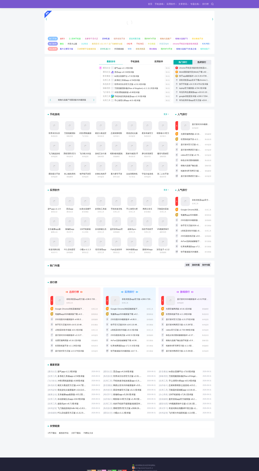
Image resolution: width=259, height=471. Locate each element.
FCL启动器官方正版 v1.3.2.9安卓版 (74, 413)
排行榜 (205, 4)
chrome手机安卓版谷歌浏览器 (185, 44)
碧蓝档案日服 (134, 39)
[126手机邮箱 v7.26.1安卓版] (85, 221)
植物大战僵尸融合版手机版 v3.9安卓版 (197, 165)
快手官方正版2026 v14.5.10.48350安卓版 (198, 225)
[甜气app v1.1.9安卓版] (54, 201)
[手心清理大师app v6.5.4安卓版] (132, 201)
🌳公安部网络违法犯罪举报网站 (143, 465)
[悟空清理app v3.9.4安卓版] (100, 242)
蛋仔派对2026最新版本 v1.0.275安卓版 (208, 124)
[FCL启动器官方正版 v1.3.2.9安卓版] (69, 242)
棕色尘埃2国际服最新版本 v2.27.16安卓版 (198, 160)
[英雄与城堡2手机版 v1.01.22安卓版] (132, 146)
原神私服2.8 (105, 49)
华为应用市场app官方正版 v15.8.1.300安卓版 (198, 100)
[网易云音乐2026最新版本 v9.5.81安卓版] (147, 201)
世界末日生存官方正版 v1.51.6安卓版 (130, 84)
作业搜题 (151, 44)
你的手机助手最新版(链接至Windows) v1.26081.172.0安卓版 (129, 403)
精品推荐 (53, 49)
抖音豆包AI (164, 44)
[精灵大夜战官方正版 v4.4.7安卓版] (100, 125)
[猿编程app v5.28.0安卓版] (69, 221)
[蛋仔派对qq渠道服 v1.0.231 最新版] (130, 19)
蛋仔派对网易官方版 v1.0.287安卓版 (196, 150)
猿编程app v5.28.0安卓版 (129, 394)
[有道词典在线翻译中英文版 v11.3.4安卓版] (54, 242)
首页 (150, 4)
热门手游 (53, 39)
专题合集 (194, 4)
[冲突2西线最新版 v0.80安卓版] (85, 125)
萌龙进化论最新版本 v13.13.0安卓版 (74, 390)
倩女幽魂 (153, 49)
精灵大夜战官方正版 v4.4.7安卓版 (74, 385)
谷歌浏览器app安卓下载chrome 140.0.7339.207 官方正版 (203, 80)
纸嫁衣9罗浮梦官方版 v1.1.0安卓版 (195, 171)
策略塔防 (106, 88)
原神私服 (106, 39)
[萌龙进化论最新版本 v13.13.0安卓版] (132, 125)
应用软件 (171, 4)
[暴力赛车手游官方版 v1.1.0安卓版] (116, 166)
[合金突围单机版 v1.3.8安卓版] (132, 166)
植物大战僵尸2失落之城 (186, 49)
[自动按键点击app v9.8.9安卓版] (100, 221)
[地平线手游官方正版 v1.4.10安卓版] (85, 166)
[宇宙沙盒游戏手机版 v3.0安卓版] (147, 166)
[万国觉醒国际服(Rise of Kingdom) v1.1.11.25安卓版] (69, 125)
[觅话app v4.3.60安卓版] (69, 201)
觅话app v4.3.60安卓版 (124, 72)
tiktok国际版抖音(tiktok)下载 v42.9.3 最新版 (197, 72)
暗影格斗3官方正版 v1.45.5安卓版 (129, 399)
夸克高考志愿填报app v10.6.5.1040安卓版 (197, 92)
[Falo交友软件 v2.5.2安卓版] (116, 242)
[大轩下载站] (56, 4)
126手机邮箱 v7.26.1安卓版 (185, 394)
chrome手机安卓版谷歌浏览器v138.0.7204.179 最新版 (202, 68)
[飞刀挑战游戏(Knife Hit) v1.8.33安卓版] (54, 146)
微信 (62, 44)
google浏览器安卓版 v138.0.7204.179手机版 (198, 96)
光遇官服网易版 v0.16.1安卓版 (194, 134)
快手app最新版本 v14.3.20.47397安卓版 (196, 76)
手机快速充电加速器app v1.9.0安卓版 (130, 96)
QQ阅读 (84, 44)
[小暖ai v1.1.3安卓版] (85, 242)
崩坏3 (62, 39)
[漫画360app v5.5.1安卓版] (147, 242)
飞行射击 (106, 92)
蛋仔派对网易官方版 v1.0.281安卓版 (196, 176)
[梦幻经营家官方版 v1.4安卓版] (147, 146)
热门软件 (53, 44)
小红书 (129, 44)
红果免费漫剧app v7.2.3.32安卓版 (195, 246)
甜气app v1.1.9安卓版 (123, 68)
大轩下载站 (76, 433)
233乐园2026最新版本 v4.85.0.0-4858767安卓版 (201, 220)
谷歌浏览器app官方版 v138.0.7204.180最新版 (85, 299)
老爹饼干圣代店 (91, 39)
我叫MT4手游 (150, 39)
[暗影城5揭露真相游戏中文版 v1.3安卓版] (116, 146)
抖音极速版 (119, 49)
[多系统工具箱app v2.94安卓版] (100, 201)
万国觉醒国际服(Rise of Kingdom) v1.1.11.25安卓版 (136, 88)
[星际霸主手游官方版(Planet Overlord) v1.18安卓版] (54, 166)
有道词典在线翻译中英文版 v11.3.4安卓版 (185, 408)
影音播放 (106, 76)
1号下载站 (52, 433)
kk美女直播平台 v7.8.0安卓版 (126, 76)
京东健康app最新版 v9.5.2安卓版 (74, 394)
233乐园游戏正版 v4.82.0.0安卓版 (195, 236)
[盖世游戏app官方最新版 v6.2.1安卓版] (116, 221)
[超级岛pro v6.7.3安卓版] (132, 221)
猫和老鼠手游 (119, 39)
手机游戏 (159, 4)
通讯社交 (106, 68)
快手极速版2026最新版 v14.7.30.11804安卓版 (200, 252)
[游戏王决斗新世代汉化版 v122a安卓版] (100, 146)
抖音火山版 (72, 44)
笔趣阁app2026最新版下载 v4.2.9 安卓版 (198, 215)
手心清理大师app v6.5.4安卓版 (127, 100)
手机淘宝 (140, 44)
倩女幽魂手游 (197, 39)
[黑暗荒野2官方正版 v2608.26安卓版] (69, 146)
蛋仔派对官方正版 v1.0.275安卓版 (195, 144)
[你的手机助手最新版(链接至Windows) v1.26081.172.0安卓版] (147, 221)
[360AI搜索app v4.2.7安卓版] (132, 242)
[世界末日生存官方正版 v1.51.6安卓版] (54, 125)
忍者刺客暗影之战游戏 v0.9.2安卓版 (185, 385)
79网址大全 (88, 433)
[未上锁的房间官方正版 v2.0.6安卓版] (69, 166)
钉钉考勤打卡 (208, 44)
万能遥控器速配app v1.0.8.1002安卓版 (185, 390)
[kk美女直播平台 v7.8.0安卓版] (85, 201)
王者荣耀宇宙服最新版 (86, 49)
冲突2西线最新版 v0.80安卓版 (127, 92)
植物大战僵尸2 (181, 39)
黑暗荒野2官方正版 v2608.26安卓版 (129, 408)
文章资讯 (182, 4)
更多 (165, 114)
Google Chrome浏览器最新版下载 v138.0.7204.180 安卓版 (80, 309)
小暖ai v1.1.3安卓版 (129, 413)
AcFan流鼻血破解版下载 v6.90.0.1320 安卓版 (200, 241)
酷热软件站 (64, 433)
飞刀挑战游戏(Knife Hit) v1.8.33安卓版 (74, 408)
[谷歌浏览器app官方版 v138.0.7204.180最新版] (185, 201)
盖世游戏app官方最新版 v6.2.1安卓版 (185, 399)
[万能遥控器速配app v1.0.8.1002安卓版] (163, 201)
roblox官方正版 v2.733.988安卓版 (195, 155)
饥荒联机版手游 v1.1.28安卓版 (194, 139)
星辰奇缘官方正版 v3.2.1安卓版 (129, 390)
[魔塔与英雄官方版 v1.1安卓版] (163, 146)
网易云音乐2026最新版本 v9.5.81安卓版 (129, 385)
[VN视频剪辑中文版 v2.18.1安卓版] (163, 221)
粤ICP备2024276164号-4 (143, 468)
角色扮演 (106, 84)
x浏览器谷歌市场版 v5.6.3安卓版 (194, 231)
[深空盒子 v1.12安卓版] (163, 242)
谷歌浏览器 (140, 49)
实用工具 (106, 80)
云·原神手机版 (75, 39)
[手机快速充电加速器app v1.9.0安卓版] (116, 201)
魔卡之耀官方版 (66, 49)
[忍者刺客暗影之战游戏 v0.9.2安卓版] (116, 125)
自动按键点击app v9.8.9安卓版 (74, 399)
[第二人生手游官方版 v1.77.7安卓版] (163, 166)
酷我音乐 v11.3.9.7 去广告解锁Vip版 (107, 44)
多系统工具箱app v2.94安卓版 (127, 80)
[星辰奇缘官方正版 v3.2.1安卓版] (147, 125)
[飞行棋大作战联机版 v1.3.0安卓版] (85, 146)
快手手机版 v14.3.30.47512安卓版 (193, 84)
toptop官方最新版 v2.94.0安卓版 (193, 88)
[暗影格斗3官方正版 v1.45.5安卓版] (163, 125)
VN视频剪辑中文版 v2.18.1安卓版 (185, 403)
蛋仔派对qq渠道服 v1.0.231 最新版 (129, 27)
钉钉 (130, 49)
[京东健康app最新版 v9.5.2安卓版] (54, 221)
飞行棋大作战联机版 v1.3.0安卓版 (185, 413)
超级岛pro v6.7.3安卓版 (74, 403)
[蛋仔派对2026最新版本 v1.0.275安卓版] (185, 125)
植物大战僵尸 (165, 39)
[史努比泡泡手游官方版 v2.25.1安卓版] (100, 166)
